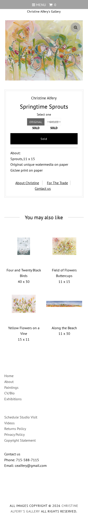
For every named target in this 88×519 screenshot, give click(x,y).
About (9, 381)
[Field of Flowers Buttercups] (64, 246)
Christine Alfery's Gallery (44, 11)
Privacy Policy (14, 434)
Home (9, 376)
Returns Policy (15, 428)
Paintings (11, 387)
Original (35, 122)
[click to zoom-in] (76, 27)
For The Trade (57, 183)
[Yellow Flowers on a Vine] (23, 304)
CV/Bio (9, 393)
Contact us (43, 188)
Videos (9, 423)
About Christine (27, 183)
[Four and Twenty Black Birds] (23, 246)
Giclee (53, 122)
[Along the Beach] (64, 304)
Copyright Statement (20, 440)
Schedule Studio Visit (20, 417)
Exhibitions (13, 399)
